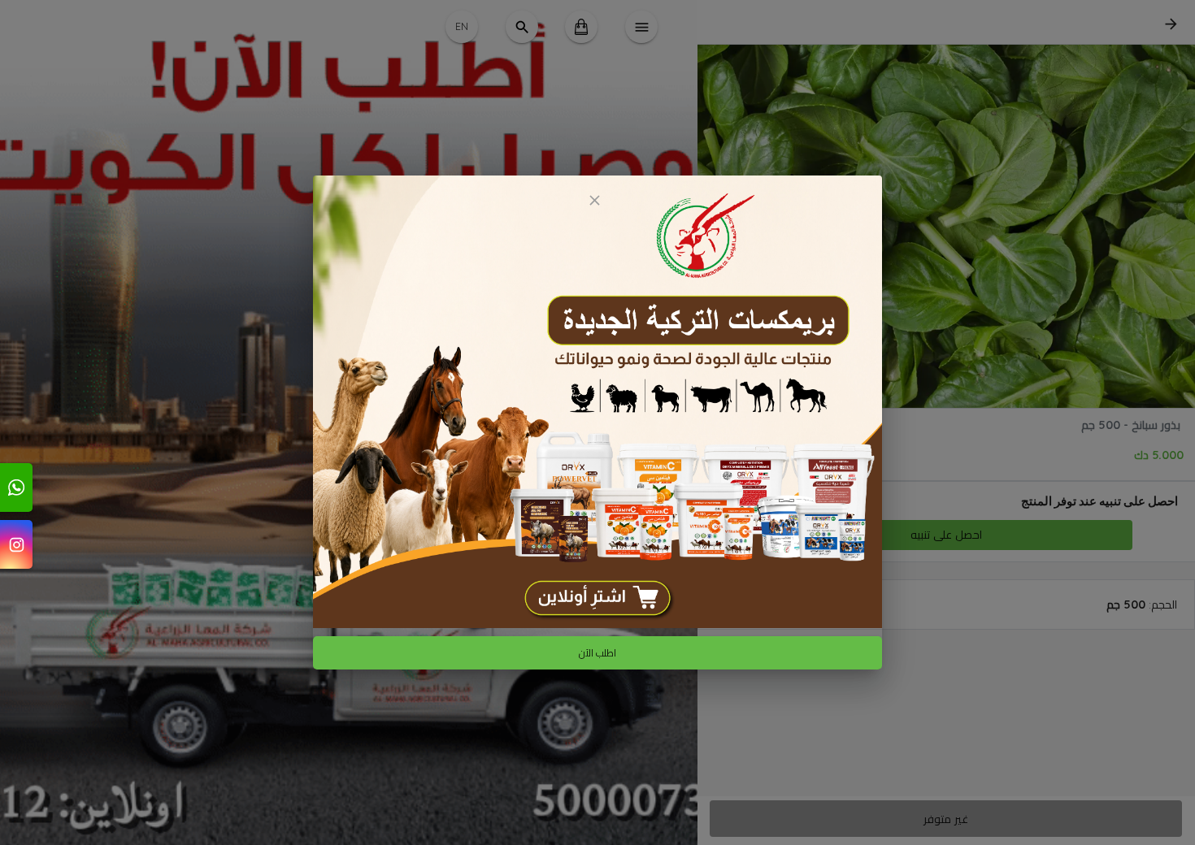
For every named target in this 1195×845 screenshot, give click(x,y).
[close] (594, 200)
